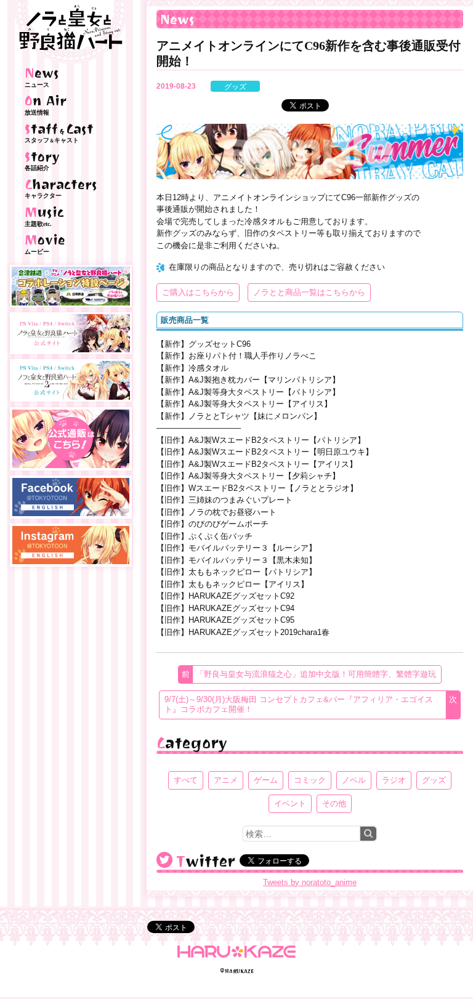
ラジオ (394, 780)
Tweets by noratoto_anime (310, 882)
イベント (290, 803)
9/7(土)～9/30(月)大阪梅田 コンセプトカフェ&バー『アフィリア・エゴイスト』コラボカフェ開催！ (298, 704)
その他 (334, 803)
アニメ (226, 780)
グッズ (235, 87)
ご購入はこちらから (198, 292)
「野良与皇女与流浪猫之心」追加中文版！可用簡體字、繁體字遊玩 (316, 674)
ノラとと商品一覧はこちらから (309, 292)
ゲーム (266, 780)
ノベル (354, 780)
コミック (310, 780)
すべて (186, 780)
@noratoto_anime (164, 860)
